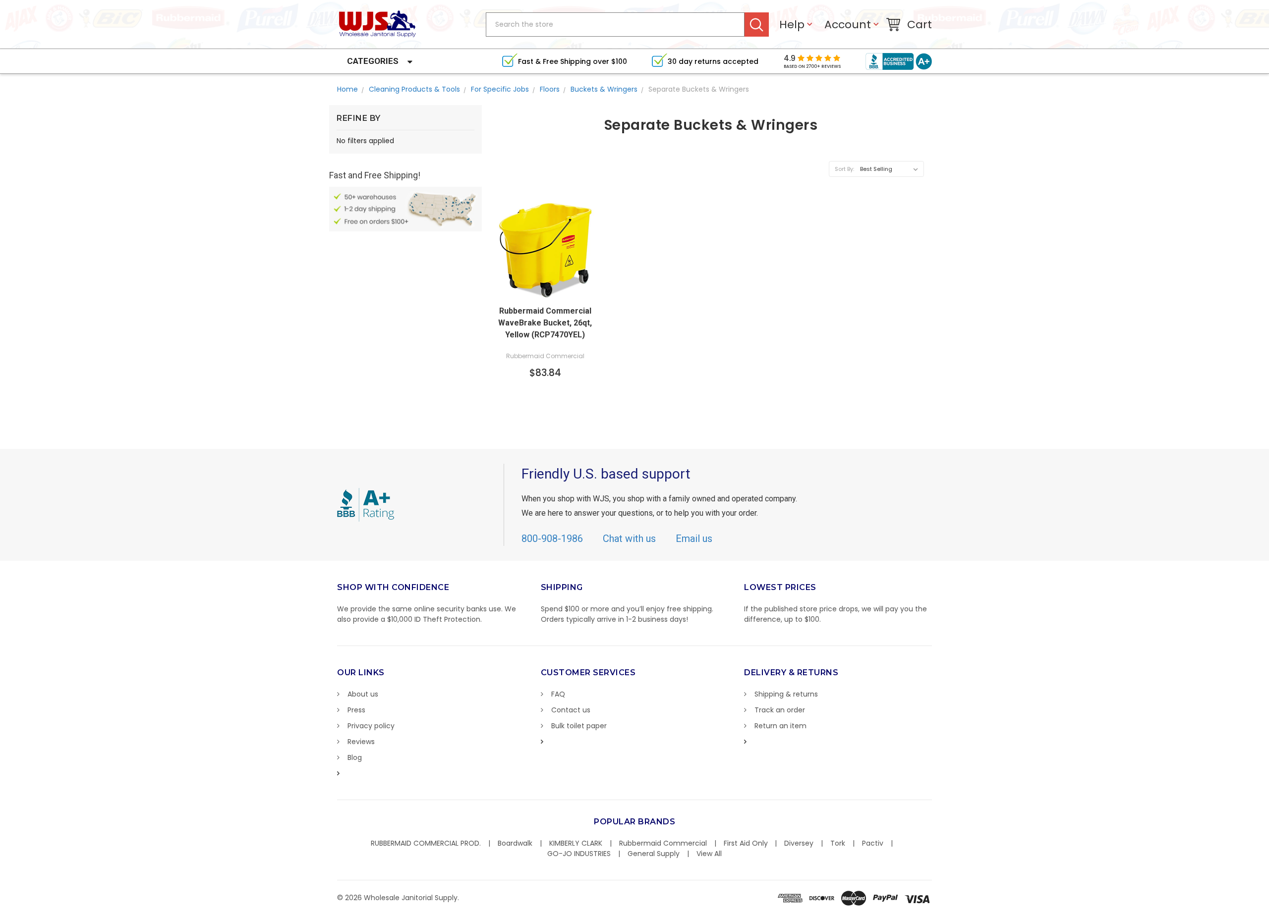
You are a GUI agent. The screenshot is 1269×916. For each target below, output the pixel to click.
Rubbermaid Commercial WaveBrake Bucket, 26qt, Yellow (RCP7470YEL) (545, 322)
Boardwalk (515, 843)
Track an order (779, 710)
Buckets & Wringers (604, 89)
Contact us (570, 710)
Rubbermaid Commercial (663, 843)
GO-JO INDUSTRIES (579, 854)
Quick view (545, 290)
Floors (550, 89)
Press (356, 710)
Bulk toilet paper (579, 726)
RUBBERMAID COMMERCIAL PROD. (426, 843)
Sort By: (844, 169)
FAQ (558, 694)
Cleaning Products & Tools (414, 89)
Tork (837, 843)
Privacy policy (371, 726)
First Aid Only (746, 843)
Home (347, 89)
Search (757, 24)
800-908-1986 (552, 538)
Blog (354, 757)
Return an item (780, 726)
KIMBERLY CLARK (575, 843)
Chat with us (629, 538)
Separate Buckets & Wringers (698, 89)
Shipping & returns (786, 694)
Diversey (798, 843)
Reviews (361, 742)
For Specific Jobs (500, 89)
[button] (1268, 911)
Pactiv (872, 843)
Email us (694, 538)
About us (362, 694)
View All (709, 854)
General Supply (654, 854)
